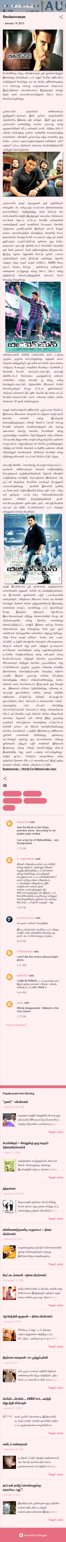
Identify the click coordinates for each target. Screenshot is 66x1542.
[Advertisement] (33, 1055)
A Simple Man (25, 951)
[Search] (61, 7)
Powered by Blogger (35, 1535)
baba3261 (22, 975)
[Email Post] (5, 786)
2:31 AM (21, 965)
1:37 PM (21, 1016)
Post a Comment (16, 1025)
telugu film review (35, 800)
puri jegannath (12, 800)
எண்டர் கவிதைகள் (15, 1444)
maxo (20, 1002)
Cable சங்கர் (22, 6)
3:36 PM (21, 907)
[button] (61, 17)
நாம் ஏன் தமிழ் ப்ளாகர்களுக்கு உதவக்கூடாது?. (22, 1487)
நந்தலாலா (9, 1188)
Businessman (12, 793)
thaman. (9, 807)
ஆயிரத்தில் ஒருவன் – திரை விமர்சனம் (27, 1316)
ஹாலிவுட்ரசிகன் (26, 917)
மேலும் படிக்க (56, 1131)
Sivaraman (23, 822)
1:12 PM (21, 848)
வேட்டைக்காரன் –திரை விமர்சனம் (24, 1275)
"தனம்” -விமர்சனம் (15, 1102)
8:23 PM (21, 941)
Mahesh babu (32, 793)
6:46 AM (21, 992)
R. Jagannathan (26, 858)
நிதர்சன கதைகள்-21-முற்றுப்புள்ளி (25, 1357)
